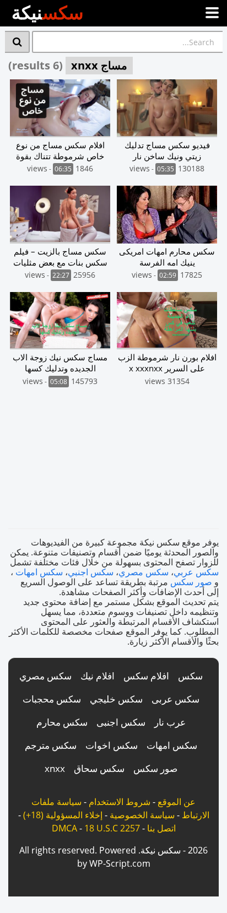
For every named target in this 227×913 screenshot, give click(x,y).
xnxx (55, 768)
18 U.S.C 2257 (112, 828)
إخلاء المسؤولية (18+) (62, 815)
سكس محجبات (52, 699)
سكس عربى (175, 699)
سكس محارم (62, 722)
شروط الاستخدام (119, 802)
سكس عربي (196, 572)
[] (17, 42)
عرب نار (170, 722)
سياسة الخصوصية (142, 815)
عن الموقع (177, 802)
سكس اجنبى (120, 722)
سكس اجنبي (91, 572)
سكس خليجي (116, 699)
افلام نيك (97, 675)
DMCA (64, 828)
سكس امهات (39, 572)
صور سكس (191, 582)
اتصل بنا (161, 828)
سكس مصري (143, 572)
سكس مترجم (51, 745)
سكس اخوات (111, 745)
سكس (190, 675)
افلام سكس (146, 675)
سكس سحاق (99, 768)
